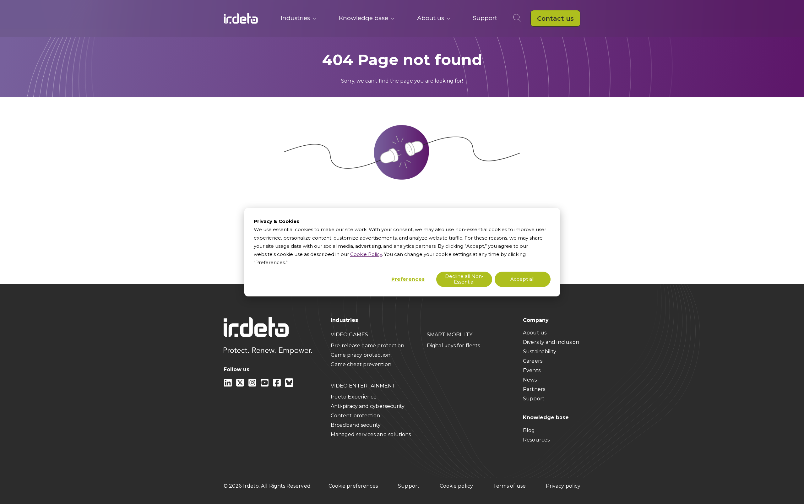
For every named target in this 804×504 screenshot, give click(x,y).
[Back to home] (241, 18)
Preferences (408, 279)
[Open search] (518, 18)
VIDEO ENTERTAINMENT (363, 386)
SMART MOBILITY (449, 335)
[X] (241, 385)
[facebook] (277, 385)
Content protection (355, 416)
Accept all (522, 279)
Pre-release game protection (367, 346)
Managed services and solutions (371, 434)
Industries (295, 18)
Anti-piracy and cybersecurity (368, 406)
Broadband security (356, 425)
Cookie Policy (366, 254)
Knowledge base (363, 18)
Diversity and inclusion (551, 342)
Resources (536, 440)
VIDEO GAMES (349, 335)
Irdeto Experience (354, 397)
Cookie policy (456, 486)
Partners (534, 389)
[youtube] (265, 385)
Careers (532, 361)
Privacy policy (563, 486)
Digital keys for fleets (453, 346)
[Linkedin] (228, 385)
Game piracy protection (360, 355)
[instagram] (253, 385)
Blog (529, 430)
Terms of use (509, 486)
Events (532, 370)
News (530, 380)
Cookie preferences (353, 486)
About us (430, 18)
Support (485, 18)
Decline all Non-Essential (464, 279)
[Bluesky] (289, 385)
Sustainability (539, 352)
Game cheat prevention (361, 364)
